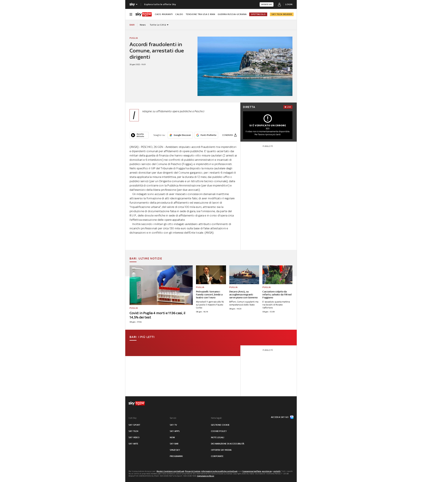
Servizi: (173, 418)
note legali (217, 437)
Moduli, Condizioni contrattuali (170, 471)
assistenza (266, 471)
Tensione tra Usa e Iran (200, 14)
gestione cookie (220, 425)
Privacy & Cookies (192, 471)
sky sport (134, 425)
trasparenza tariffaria (251, 471)
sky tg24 (133, 431)
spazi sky (175, 450)
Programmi (176, 456)
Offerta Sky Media (221, 450)
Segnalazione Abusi (205, 476)
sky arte (133, 443)
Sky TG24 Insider (281, 14)
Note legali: (216, 418)
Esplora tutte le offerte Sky (160, 4)
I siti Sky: (133, 418)
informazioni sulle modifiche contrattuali (219, 471)
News (143, 25)
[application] (139, 135)
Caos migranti (164, 14)
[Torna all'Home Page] (144, 14)
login (288, 4)
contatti (277, 471)
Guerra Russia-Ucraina (232, 14)
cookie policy (219, 431)
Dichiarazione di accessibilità (227, 443)
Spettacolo (258, 14)
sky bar (174, 443)
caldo (179, 14)
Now (172, 437)
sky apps (175, 431)
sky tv (173, 425)
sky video (134, 437)
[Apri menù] (131, 14)
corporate (217, 456)
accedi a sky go (279, 417)
